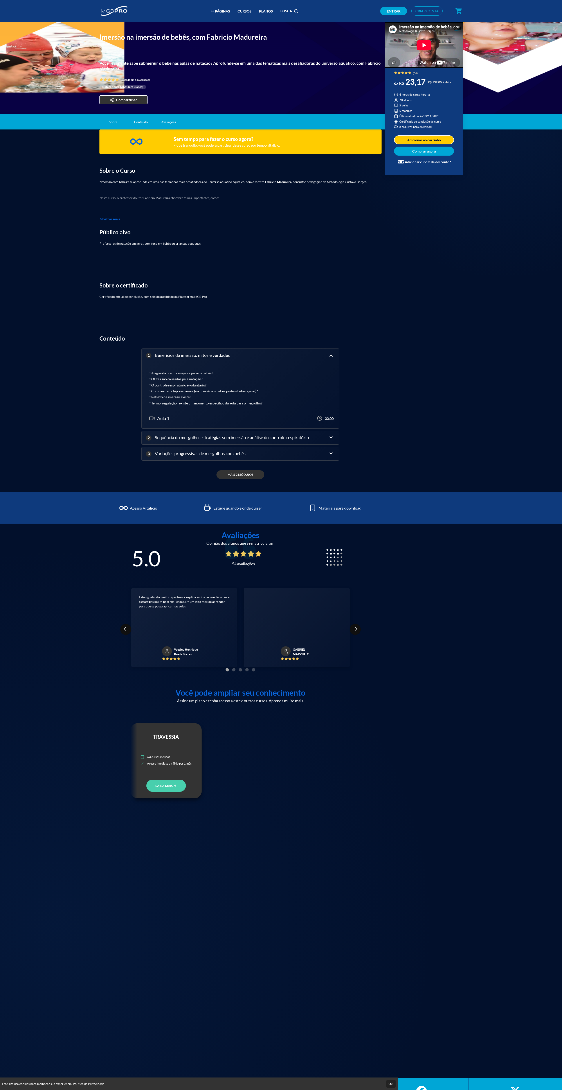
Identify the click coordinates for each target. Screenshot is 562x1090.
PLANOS (266, 11)
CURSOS (245, 11)
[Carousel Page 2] (234, 669)
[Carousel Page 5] (253, 669)
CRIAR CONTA (427, 11)
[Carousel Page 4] (247, 669)
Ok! (391, 1084)
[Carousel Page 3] (240, 669)
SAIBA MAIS (164, 786)
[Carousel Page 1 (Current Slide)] (227, 669)
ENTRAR (393, 11)
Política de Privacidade (88, 1084)
